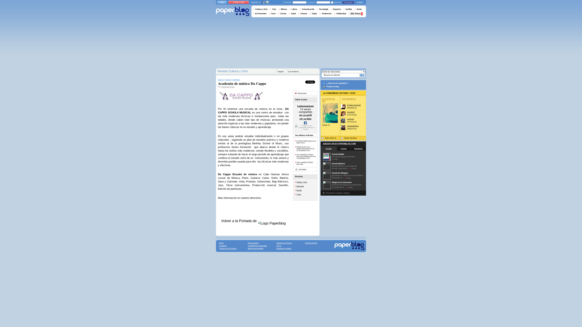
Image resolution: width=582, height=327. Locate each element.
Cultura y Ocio (301, 182)
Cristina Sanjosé (354, 105)
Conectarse (348, 2)
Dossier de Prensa (284, 243)
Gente (359, 9)
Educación (300, 186)
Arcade (329, 149)
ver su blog (305, 118)
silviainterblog (353, 126)
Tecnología (323, 9)
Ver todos (302, 169)
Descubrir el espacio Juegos (338, 193)
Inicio (222, 2)
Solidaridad (341, 14)
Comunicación (308, 9)
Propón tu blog (332, 87)
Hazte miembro (350, 138)
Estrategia (358, 149)
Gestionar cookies (283, 249)
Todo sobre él (330, 138)
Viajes (298, 194)
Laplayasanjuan (228, 87)
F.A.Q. (278, 246)
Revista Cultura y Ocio (233, 71)
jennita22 (351, 112)
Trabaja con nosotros (228, 249)
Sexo (273, 14)
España (299, 190)
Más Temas (356, 14)
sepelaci (350, 119)
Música (284, 9)
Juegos (280, 72)
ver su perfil (305, 115)
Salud (293, 14)
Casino (344, 149)
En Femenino (260, 14)
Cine (274, 9)
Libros (294, 9)
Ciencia (304, 14)
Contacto (223, 246)
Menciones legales (255, 249)
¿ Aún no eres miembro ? (337, 83)
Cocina (283, 14)
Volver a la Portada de (239, 221)
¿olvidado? (359, 2)
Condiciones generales (257, 246)
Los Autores (293, 72)
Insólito (349, 9)
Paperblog (232, 11)
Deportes (337, 9)
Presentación (253, 243)
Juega (335, 159)
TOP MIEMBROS (349, 99)
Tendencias (327, 14)
